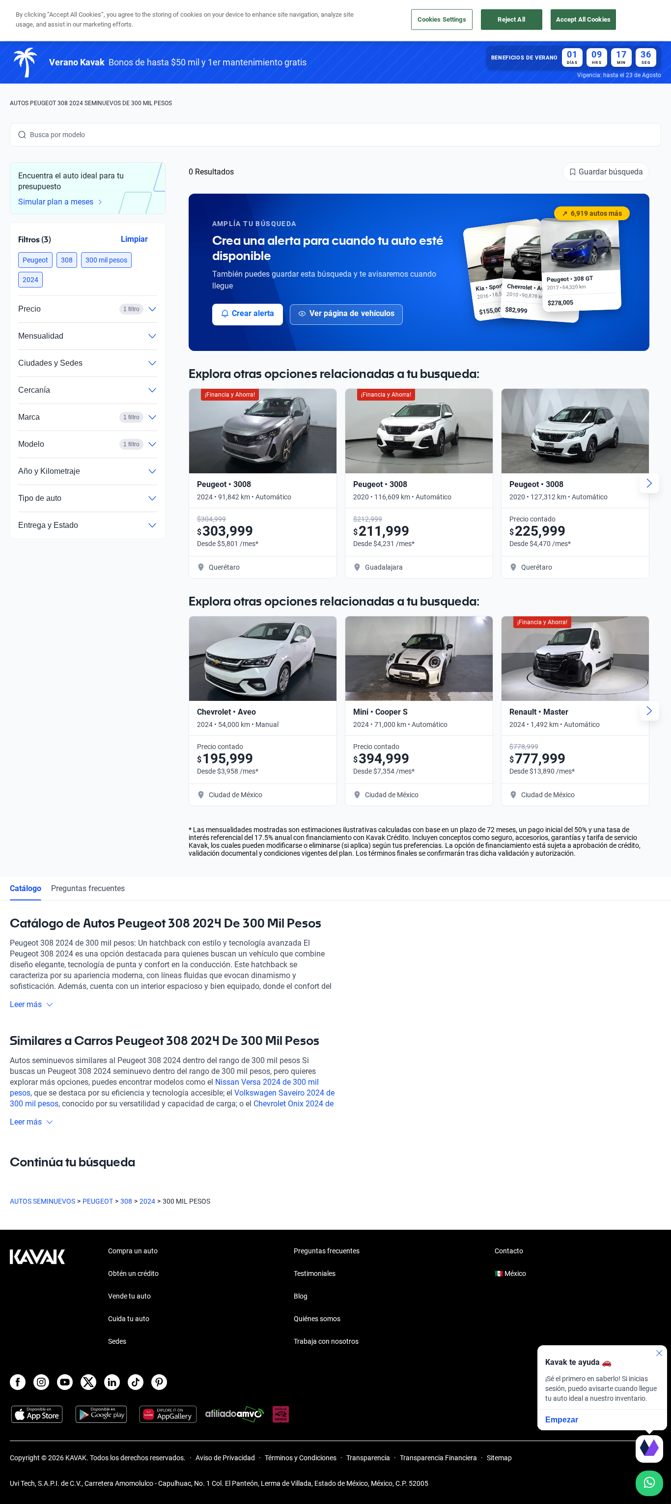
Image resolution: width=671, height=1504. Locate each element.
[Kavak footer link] (37, 1297)
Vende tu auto (129, 1296)
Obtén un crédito (133, 1273)
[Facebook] (18, 1382)
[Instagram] (41, 1382)
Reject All (511, 19)
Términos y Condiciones (300, 1458)
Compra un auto (133, 1251)
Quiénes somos (317, 1319)
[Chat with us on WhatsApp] (649, 1483)
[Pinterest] (159, 1382)
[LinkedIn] (112, 1382)
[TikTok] (135, 1382)
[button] (35, 260)
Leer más (26, 1004)
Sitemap (499, 1458)
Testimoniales (315, 1273)
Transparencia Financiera (438, 1458)
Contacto (509, 1251)
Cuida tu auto (128, 1319)
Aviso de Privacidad (225, 1458)
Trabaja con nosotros (326, 1341)
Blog (301, 1296)
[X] (88, 1382)
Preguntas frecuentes (88, 888)
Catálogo (25, 888)
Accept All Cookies (583, 19)
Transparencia (368, 1458)
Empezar (561, 1420)
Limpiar (134, 238)
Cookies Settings (442, 19)
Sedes (117, 1341)
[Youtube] (65, 1382)
